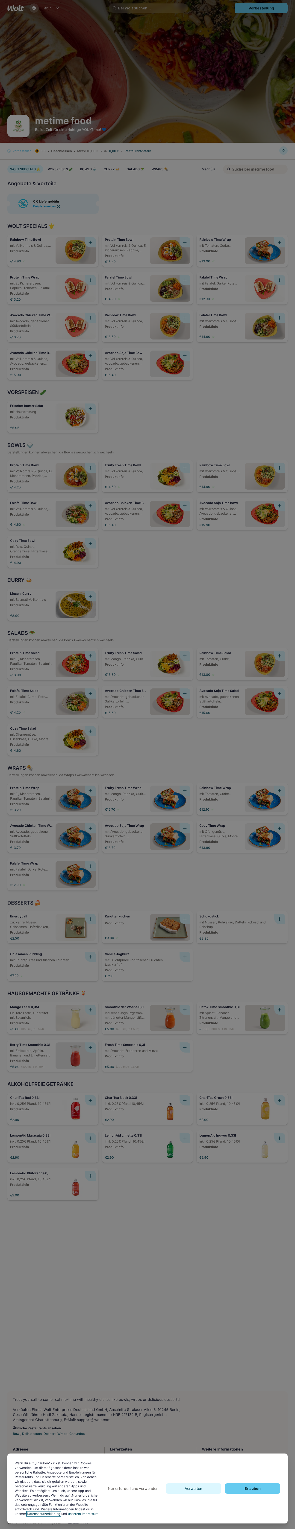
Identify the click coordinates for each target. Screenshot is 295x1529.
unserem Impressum (83, 1514)
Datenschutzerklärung (43, 1514)
